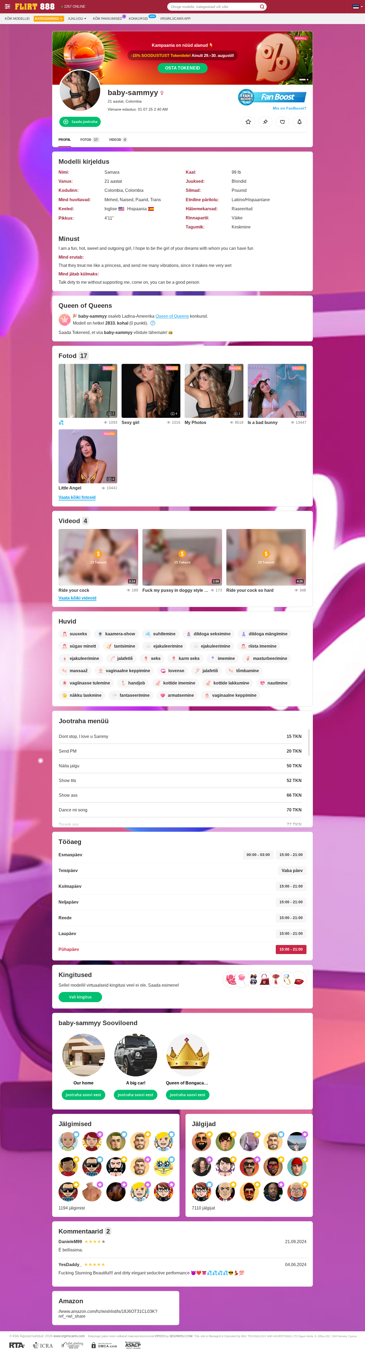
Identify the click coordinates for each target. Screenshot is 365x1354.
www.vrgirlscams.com (69, 1336)
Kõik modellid (17, 19)
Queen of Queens (172, 316)
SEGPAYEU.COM (180, 1336)
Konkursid (138, 19)
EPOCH (160, 1336)
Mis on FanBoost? (289, 108)
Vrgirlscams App (175, 19)
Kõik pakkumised (107, 19)
